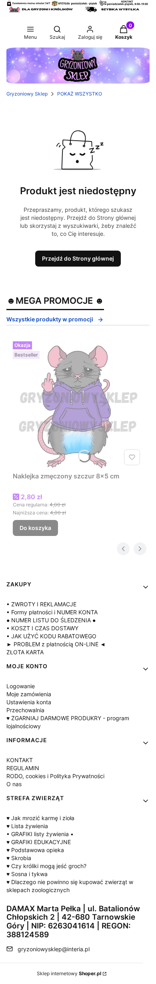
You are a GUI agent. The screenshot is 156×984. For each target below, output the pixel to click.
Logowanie (20, 686)
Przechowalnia (25, 710)
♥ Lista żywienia (27, 826)
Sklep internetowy (69, 973)
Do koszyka (35, 527)
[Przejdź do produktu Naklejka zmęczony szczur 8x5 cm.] (78, 403)
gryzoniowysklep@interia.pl (54, 949)
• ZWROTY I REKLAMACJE (41, 604)
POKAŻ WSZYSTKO (79, 94)
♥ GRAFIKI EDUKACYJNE (38, 842)
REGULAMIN (22, 768)
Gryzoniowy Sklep (27, 94)
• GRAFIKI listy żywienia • (40, 834)
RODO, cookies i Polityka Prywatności (55, 776)
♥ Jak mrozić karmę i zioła (40, 818)
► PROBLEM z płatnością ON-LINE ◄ (56, 644)
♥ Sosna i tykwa (27, 873)
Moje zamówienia (28, 694)
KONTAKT (19, 760)
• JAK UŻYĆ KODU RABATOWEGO (51, 636)
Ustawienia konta (28, 702)
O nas (14, 784)
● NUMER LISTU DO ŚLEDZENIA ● (51, 620)
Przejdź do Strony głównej (78, 258)
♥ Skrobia (18, 858)
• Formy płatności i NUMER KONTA (52, 612)
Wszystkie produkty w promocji (49, 319)
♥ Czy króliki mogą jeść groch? (46, 865)
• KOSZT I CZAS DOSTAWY (42, 628)
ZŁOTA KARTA (25, 652)
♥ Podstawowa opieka (35, 850)
